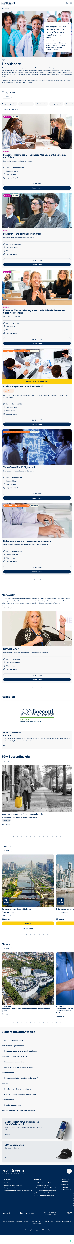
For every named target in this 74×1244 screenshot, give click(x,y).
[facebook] (25, 1230)
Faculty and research (65, 1180)
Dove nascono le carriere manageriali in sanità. (18, 237)
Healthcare (6, 820)
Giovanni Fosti (21, 817)
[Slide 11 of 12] (56, 836)
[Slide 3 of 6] (35, 934)
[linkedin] (37, 1230)
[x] (31, 1230)
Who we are (6, 1179)
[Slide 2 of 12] (17, 836)
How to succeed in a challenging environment (18, 471)
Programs (37, 1179)
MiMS (5, 230)
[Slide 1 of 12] (13, 836)
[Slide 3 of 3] (41, 687)
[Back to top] (69, 1171)
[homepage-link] (8, 3)
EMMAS (6, 307)
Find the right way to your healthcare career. (17, 161)
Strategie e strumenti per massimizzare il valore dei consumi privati (25, 545)
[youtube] (43, 1230)
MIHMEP (6, 151)
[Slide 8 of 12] (43, 836)
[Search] (67, 3)
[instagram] (49, 1230)
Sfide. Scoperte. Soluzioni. (12, 316)
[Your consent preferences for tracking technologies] (71, 1241)
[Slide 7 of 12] (39, 836)
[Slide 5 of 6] (43, 934)
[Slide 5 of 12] (30, 836)
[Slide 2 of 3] (37, 687)
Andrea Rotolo (31, 817)
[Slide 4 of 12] (26, 836)
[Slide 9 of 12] (48, 836)
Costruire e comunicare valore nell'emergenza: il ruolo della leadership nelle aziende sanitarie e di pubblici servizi (35, 396)
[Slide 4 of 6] (39, 934)
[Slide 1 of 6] (26, 934)
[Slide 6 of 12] (35, 836)
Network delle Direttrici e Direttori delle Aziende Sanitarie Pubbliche (25, 652)
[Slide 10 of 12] (52, 836)
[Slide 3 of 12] (22, 836)
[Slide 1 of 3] (32, 687)
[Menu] (71, 3)
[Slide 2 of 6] (30, 934)
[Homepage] (14, 1171)
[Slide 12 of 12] (61, 836)
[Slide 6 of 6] (48, 934)
